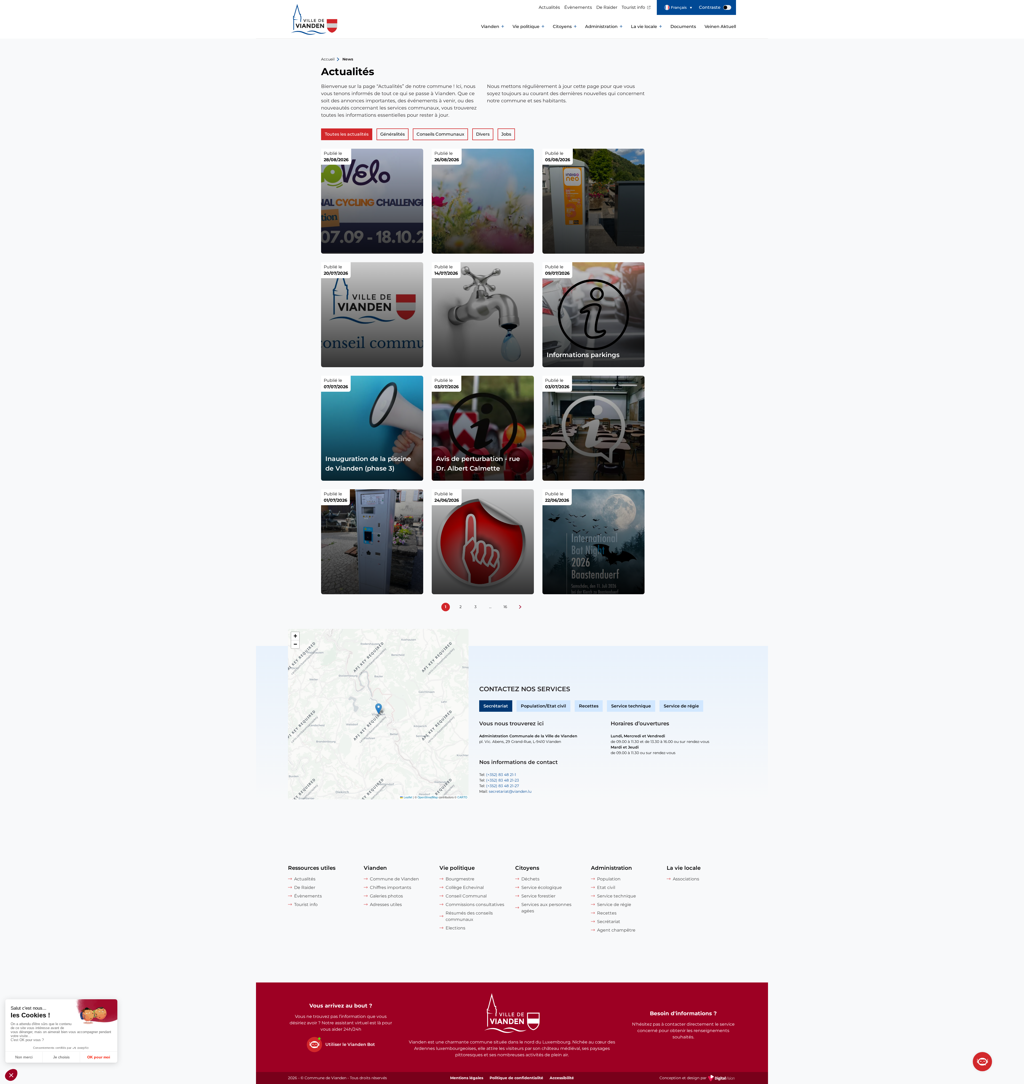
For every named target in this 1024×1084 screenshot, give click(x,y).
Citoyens (562, 26)
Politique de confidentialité (516, 1077)
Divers (483, 134)
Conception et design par (697, 1078)
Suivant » (520, 607)
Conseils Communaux (440, 134)
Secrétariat (495, 706)
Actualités (549, 7)
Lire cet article (372, 201)
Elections (455, 928)
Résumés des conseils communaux (469, 916)
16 (505, 606)
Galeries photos (386, 896)
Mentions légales (466, 1077)
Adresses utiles (386, 904)
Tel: (497, 774)
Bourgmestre (460, 878)
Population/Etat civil (543, 706)
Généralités (392, 134)
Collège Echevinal (465, 887)
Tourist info (633, 7)
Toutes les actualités (347, 134)
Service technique (631, 706)
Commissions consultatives (475, 904)
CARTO (462, 797)
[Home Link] (512, 1014)
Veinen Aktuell (720, 26)
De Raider (606, 7)
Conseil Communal (466, 896)
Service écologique (541, 887)
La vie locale (644, 26)
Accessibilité (562, 1077)
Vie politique (526, 26)
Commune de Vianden (394, 878)
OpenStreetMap (428, 797)
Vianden (490, 26)
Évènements (578, 7)
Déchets (530, 878)
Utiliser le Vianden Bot (350, 1044)
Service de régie (681, 706)
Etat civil (606, 887)
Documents (683, 26)
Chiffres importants (390, 887)
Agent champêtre (616, 930)
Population (609, 878)
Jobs (506, 134)
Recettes (588, 706)
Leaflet (407, 797)
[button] (678, 7)
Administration (601, 26)
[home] (304, 26)
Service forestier (538, 896)
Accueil (328, 59)
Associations (686, 878)
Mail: (505, 791)
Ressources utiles (311, 868)
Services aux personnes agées (546, 907)
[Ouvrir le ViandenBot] (982, 1061)
